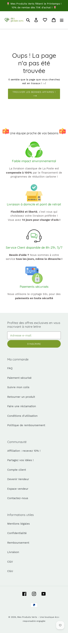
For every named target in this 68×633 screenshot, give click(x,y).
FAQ (10, 368)
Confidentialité (17, 533)
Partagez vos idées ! (20, 460)
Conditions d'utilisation (22, 415)
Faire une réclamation (21, 406)
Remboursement (18, 542)
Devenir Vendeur (18, 479)
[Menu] (62, 20)
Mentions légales (18, 523)
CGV (10, 561)
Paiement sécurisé (19, 377)
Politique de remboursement (26, 425)
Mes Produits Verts (27, 617)
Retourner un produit (21, 396)
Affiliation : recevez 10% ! (23, 450)
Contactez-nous (17, 498)
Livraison (13, 552)
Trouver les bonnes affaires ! (34, 91)
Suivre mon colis (18, 387)
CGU (10, 571)
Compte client (16, 469)
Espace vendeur (17, 488)
